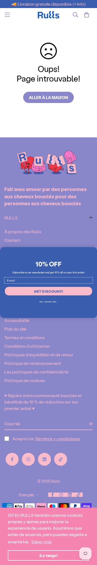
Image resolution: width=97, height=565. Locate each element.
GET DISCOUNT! (48, 291)
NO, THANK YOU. (48, 302)
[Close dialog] (93, 250)
